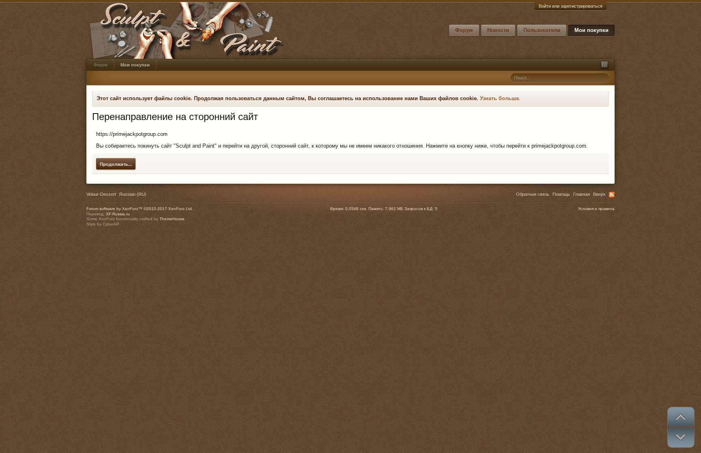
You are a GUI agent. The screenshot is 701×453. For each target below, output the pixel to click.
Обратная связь (532, 194)
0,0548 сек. (356, 208)
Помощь (561, 194)
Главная (581, 194)
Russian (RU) (132, 194)
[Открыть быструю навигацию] (604, 65)
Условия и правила (596, 208)
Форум (464, 30)
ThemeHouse (172, 219)
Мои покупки (591, 30)
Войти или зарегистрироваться (570, 6)
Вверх (599, 194)
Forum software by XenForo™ (139, 208)
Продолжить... (116, 164)
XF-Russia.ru (118, 214)
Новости (498, 30)
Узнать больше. (500, 98)
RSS (612, 195)
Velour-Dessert (101, 194)
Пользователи (541, 30)
